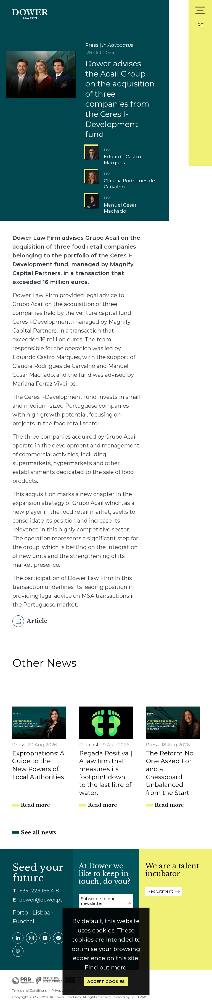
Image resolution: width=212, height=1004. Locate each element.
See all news (38, 832)
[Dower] (30, 13)
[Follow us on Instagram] (31, 938)
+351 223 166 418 (39, 891)
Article (36, 621)
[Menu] (200, 10)
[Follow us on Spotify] (58, 938)
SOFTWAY (139, 997)
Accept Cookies (106, 981)
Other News (44, 663)
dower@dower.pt (40, 900)
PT (200, 25)
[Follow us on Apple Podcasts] (17, 951)
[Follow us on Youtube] (45, 938)
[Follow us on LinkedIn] (17, 938)
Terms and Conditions (29, 990)
